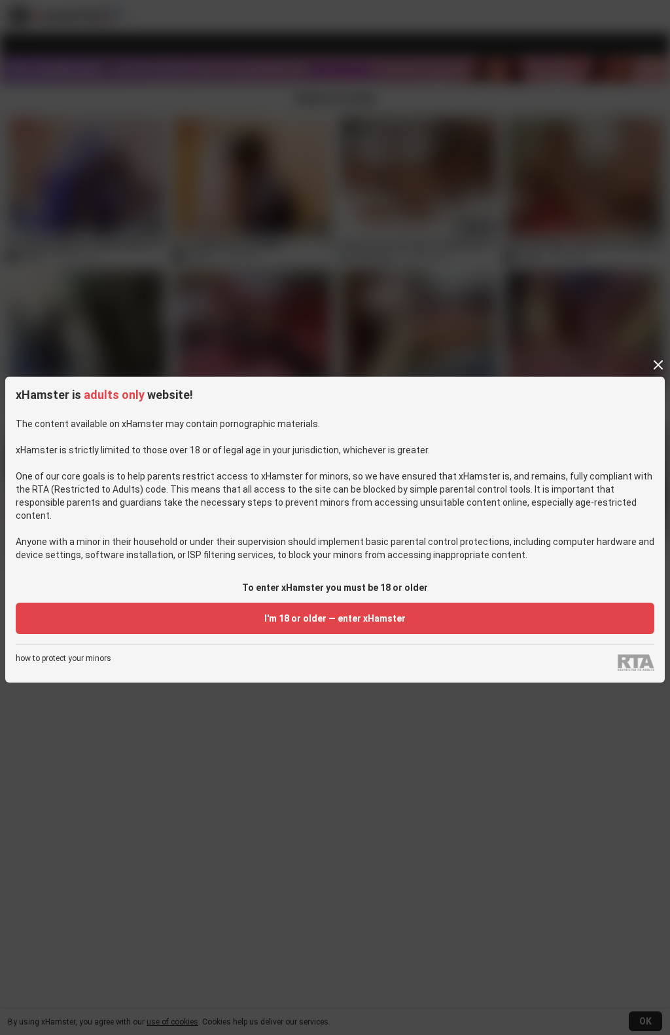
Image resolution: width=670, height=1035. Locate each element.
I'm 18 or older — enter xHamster (335, 618)
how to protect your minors (63, 658)
